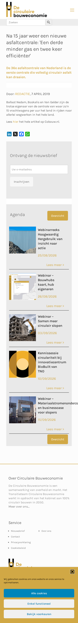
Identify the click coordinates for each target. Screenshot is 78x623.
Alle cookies (39, 593)
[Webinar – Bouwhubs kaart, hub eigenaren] (22, 299)
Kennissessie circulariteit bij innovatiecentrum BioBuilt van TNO (52, 362)
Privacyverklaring (21, 542)
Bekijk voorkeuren (39, 614)
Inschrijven (21, 181)
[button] (72, 572)
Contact (15, 536)
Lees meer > (55, 265)
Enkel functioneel (39, 603)
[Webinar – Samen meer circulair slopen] (22, 340)
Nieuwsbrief (18, 530)
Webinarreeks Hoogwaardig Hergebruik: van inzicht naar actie (50, 239)
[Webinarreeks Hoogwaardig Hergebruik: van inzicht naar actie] (22, 252)
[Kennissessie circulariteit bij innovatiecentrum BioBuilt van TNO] (22, 376)
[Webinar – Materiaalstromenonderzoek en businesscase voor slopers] (22, 422)
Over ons (46, 530)
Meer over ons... (19, 506)
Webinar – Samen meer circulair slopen (50, 321)
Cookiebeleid (18, 548)
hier (15, 121)
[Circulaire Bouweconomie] (26, 16)
